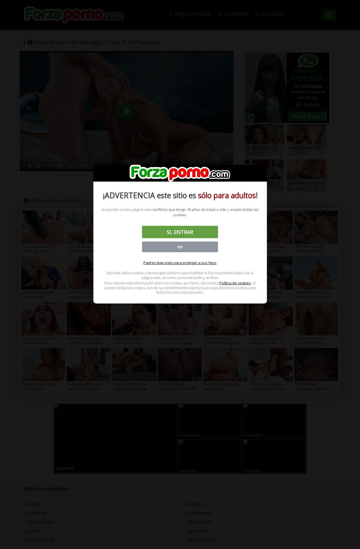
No (180, 246)
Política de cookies (235, 282)
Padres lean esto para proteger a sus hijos (180, 262)
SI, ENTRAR (180, 232)
